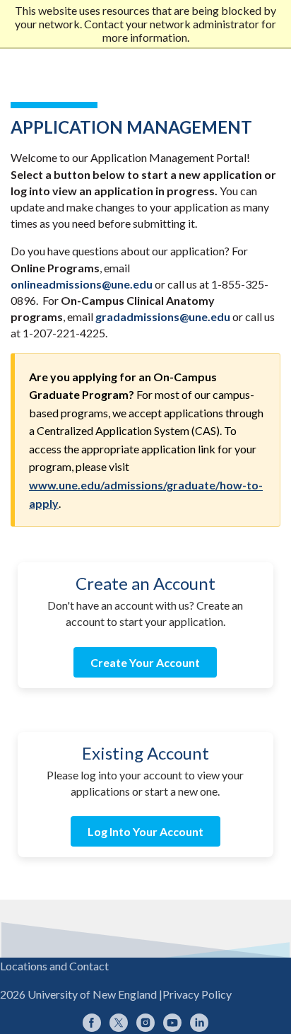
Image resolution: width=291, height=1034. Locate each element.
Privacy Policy (197, 994)
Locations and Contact (54, 965)
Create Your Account (145, 662)
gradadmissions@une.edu (162, 316)
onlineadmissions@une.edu (82, 284)
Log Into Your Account (145, 831)
